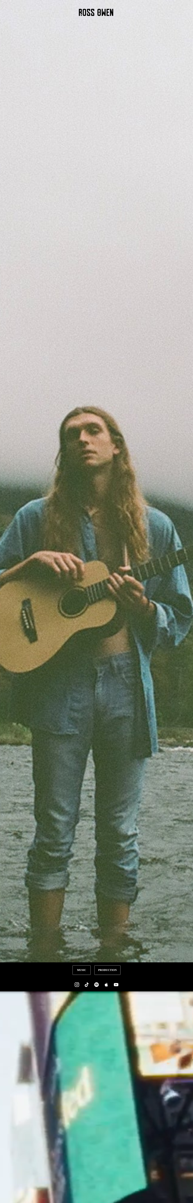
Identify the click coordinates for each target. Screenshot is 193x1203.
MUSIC (81, 970)
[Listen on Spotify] (96, 984)
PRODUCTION (107, 970)
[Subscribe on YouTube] (116, 984)
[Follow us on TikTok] (86, 984)
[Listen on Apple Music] (106, 984)
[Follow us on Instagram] (77, 984)
